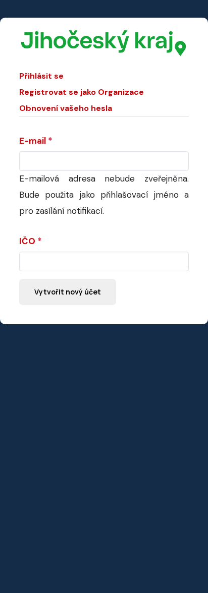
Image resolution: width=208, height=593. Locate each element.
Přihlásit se (41, 76)
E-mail (32, 140)
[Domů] (104, 34)
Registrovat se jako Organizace (81, 92)
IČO (27, 241)
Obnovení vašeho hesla (65, 108)
